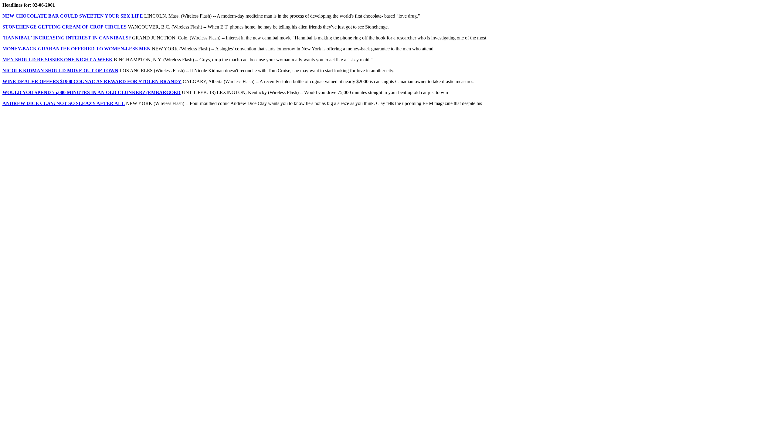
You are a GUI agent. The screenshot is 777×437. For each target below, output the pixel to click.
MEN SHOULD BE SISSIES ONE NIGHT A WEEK (57, 59)
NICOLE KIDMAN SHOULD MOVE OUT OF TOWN (60, 70)
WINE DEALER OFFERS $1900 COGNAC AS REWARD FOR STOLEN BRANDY (92, 81)
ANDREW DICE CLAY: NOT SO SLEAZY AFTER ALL (63, 103)
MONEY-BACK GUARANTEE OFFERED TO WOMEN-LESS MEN (76, 48)
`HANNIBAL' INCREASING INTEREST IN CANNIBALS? (66, 37)
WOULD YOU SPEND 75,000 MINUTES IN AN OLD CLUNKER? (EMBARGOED (91, 92)
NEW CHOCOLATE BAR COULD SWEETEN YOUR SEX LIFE (72, 16)
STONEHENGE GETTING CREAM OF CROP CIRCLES (64, 26)
